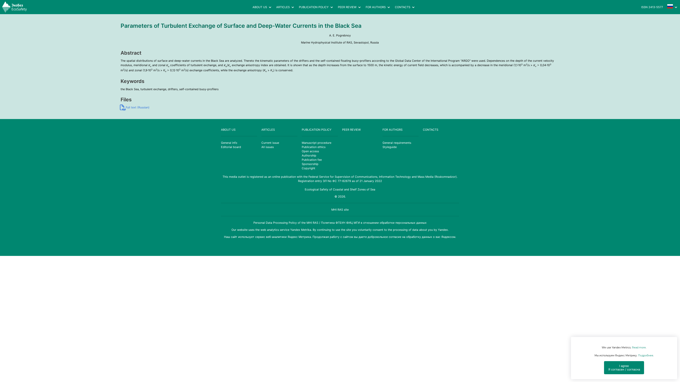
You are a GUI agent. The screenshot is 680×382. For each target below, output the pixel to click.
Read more (639, 347)
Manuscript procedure (316, 142)
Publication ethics (313, 147)
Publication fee (312, 159)
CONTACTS (402, 7)
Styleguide (389, 147)
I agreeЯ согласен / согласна (624, 367)
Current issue (270, 142)
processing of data (405, 229)
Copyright (308, 168)
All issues (267, 147)
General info (229, 142)
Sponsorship (310, 164)
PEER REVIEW (347, 7)
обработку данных (419, 237)
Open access (310, 151)
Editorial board (231, 147)
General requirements (396, 142)
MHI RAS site (340, 209)
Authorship (309, 155)
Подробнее (645, 355)
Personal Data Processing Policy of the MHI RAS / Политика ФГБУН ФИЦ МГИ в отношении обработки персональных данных (340, 222)
